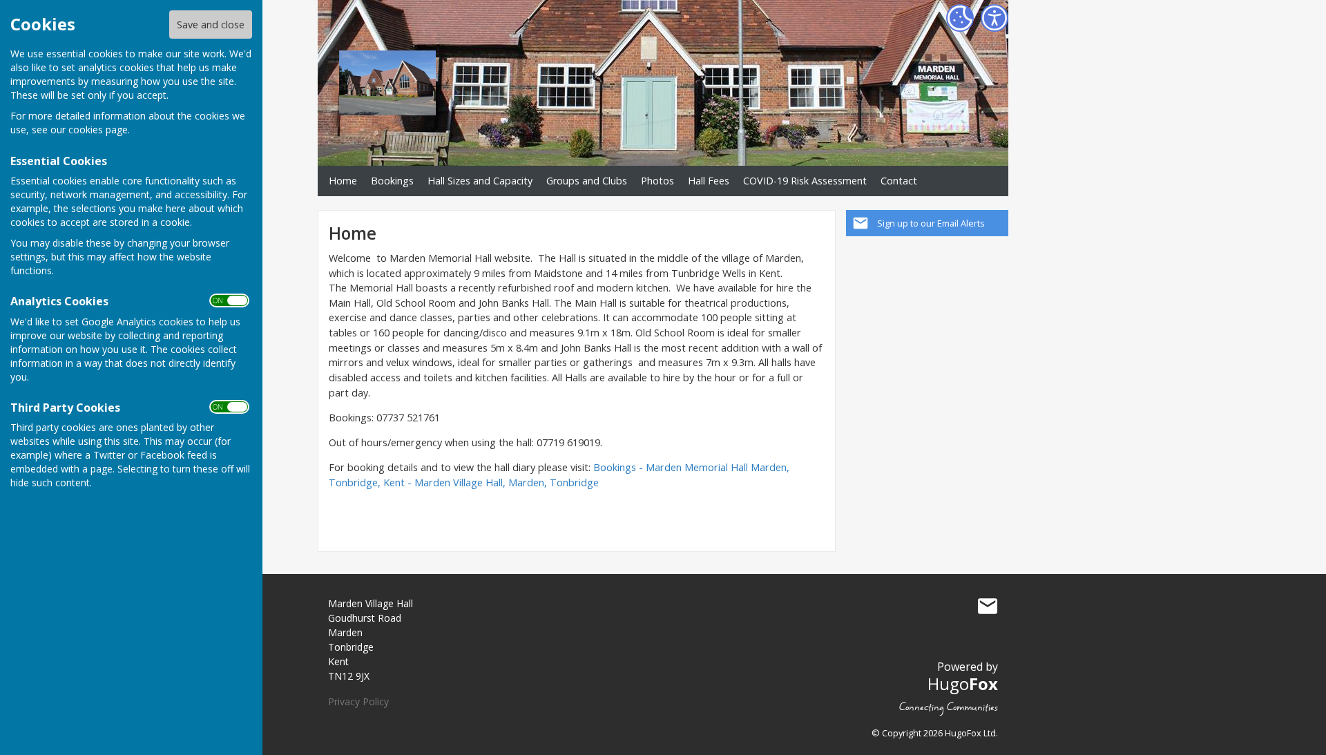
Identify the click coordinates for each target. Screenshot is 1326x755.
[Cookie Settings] (960, 18)
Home (343, 180)
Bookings (392, 180)
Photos (657, 180)
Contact (899, 180)
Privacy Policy (358, 701)
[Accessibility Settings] (994, 18)
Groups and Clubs (586, 180)
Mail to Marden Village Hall (987, 606)
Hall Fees (708, 180)
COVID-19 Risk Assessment (805, 180)
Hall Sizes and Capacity (479, 180)
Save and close (210, 24)
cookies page (98, 129)
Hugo (963, 683)
